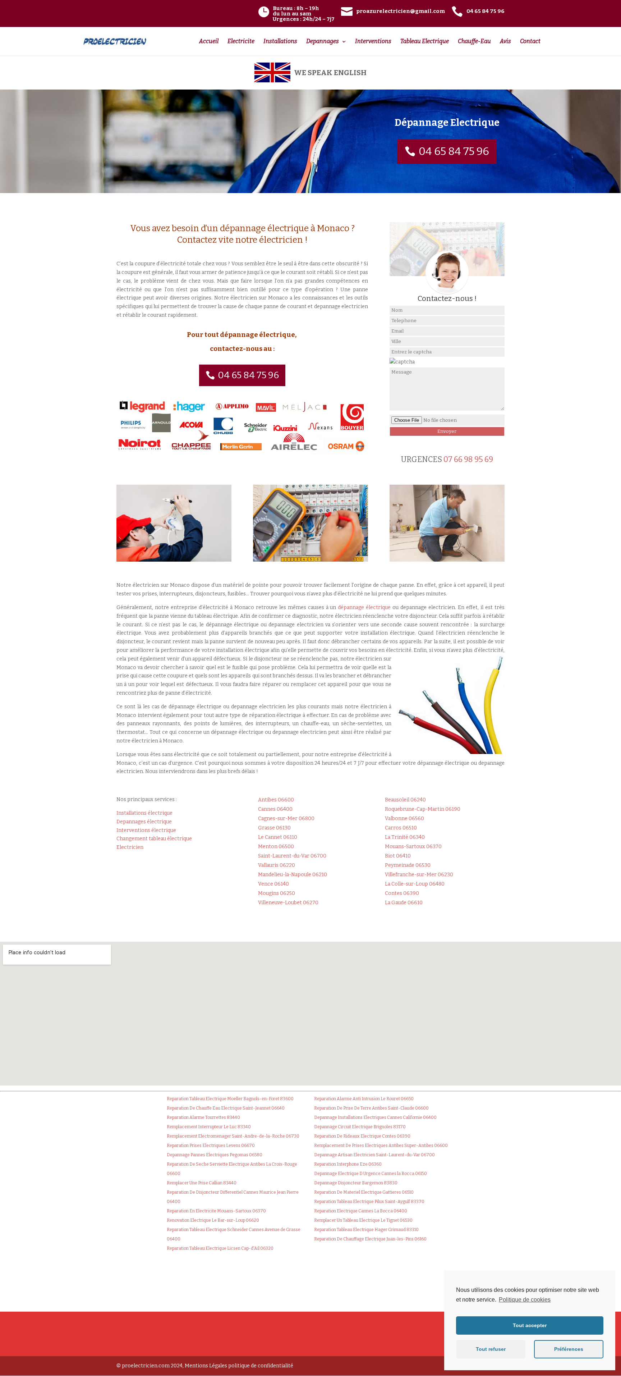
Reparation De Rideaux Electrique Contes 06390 (362, 1136)
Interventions (373, 42)
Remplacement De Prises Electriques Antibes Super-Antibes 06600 (381, 1145)
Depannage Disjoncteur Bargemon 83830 (355, 1182)
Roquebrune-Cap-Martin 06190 (422, 809)
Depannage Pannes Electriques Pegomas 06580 (214, 1154)
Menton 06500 (276, 847)
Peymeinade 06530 (408, 865)
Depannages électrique (144, 822)
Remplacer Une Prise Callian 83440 (201, 1182)
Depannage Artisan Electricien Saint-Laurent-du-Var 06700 (374, 1154)
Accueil (208, 42)
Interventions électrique (146, 830)
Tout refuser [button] (491, 1349)
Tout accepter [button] (530, 1325)
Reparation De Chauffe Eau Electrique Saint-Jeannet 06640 (226, 1108)
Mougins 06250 (276, 893)
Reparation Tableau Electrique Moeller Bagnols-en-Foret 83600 (230, 1098)
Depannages (322, 42)
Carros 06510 (401, 828)
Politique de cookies (525, 1300)
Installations (280, 42)
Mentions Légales (206, 1366)
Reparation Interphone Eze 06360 (348, 1164)
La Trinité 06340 (405, 837)
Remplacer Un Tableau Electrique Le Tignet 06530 (363, 1220)
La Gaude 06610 (404, 903)
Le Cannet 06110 (277, 837)
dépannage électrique (364, 607)
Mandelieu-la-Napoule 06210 (292, 875)
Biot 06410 (398, 856)
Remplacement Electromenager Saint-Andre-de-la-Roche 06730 (233, 1136)
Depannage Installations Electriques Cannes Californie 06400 (375, 1117)
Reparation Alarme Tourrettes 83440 (203, 1117)
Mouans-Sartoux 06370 (413, 847)
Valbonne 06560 (404, 818)
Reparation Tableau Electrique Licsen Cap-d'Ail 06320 (220, 1248)
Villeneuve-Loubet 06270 (288, 903)
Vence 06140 (273, 884)
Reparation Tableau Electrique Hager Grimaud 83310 (366, 1229)
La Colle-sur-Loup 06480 (415, 884)
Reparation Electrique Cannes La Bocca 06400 (360, 1210)
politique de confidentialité (260, 1366)
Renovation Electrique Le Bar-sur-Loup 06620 (213, 1220)
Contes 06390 (402, 893)
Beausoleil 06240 (405, 800)
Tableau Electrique (424, 42)
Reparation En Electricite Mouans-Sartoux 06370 (216, 1210)
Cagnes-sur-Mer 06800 (286, 818)
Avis (505, 42)
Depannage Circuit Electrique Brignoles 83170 (360, 1126)
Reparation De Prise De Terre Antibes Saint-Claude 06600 (371, 1108)
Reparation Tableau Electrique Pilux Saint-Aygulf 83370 (369, 1201)
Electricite (240, 42)
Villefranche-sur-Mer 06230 (419, 875)
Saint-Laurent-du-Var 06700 (292, 856)
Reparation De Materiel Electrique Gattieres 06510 (364, 1192)
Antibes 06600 (276, 800)
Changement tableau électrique (154, 839)
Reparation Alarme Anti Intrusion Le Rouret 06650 (364, 1098)
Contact (530, 42)
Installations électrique (144, 813)
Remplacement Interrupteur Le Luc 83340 (209, 1126)
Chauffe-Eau (474, 42)
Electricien (129, 847)
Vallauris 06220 (276, 865)
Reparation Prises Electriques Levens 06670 (211, 1145)
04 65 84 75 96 (454, 151)
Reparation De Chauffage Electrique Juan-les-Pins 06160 (370, 1239)
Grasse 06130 (274, 828)
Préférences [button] (568, 1349)
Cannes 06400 (275, 809)
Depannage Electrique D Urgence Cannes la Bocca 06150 (370, 1173)
